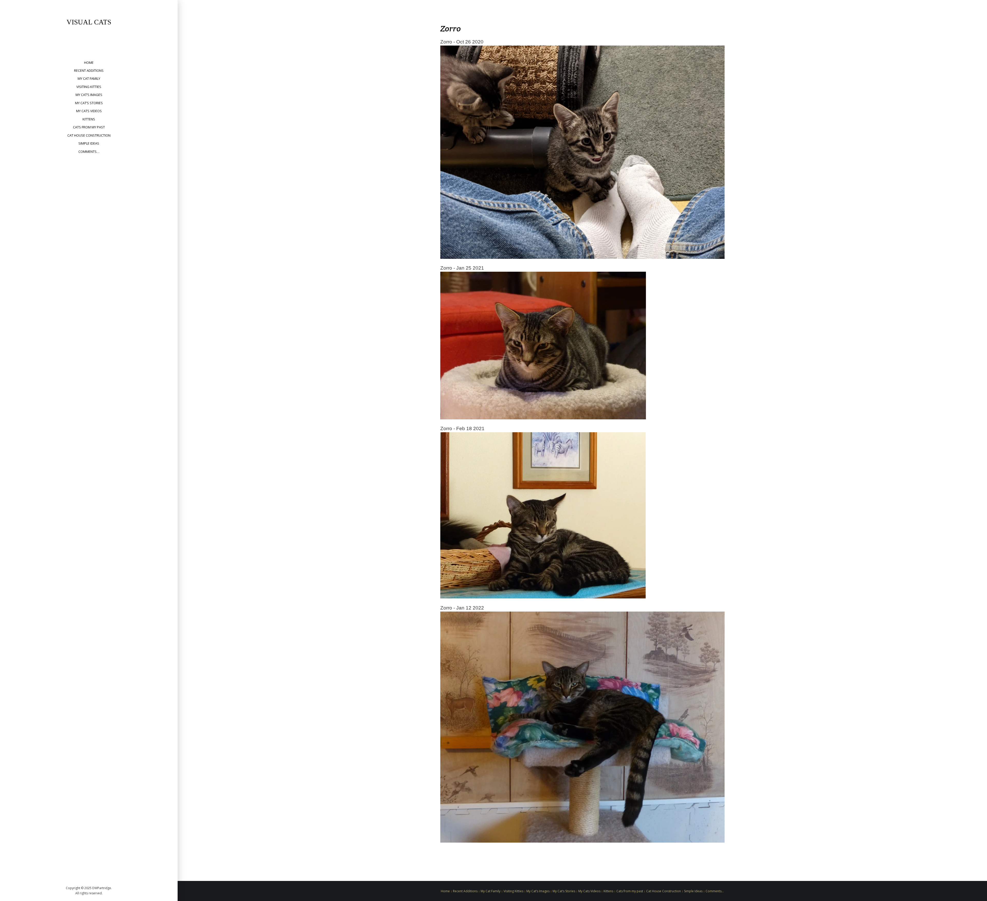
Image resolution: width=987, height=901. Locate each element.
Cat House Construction (89, 135)
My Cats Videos (89, 111)
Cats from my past (89, 127)
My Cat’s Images (89, 94)
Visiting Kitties (88, 86)
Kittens (89, 119)
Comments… (88, 151)
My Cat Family (89, 78)
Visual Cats (89, 22)
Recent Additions (89, 70)
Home (89, 62)
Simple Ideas (88, 143)
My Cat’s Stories (89, 103)
